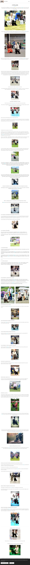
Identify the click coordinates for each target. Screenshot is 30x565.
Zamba (18, 468)
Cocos (3, 134)
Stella (22, 7)
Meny (29, 1)
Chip (16, 148)
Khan (11, 104)
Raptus (18, 187)
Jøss (7, 333)
